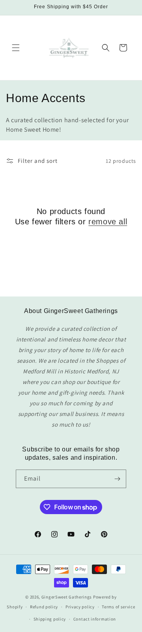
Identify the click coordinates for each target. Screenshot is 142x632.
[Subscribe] (117, 479)
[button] (15, 47)
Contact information (94, 619)
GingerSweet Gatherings (66, 597)
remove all (107, 221)
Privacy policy (80, 607)
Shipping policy (50, 619)
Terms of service (118, 607)
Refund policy (44, 607)
